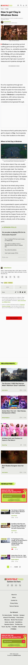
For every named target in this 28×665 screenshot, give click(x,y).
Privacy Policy (17, 500)
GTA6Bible (13, 629)
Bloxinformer (21, 626)
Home (2, 8)
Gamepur (22, 615)
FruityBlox (14, 626)
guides (5, 282)
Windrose (10, 282)
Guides (6, 8)
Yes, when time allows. (11, 250)
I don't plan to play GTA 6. (11, 253)
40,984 (16, 566)
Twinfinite (15, 615)
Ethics (14, 597)
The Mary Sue (18, 624)
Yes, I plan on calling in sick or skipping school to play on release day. (14, 245)
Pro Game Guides (7, 615)
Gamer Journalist (9, 622)
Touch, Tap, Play (6, 626)
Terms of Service (11, 500)
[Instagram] (2, 277)
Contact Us (14, 600)
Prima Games (20, 617)
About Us (14, 594)
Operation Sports (9, 624)
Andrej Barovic (7, 21)
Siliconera (7, 619)
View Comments (14, 318)
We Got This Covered (17, 619)
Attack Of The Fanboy (9, 617)
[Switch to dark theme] (23, 5)
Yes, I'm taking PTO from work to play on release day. (15, 239)
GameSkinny (18, 622)
